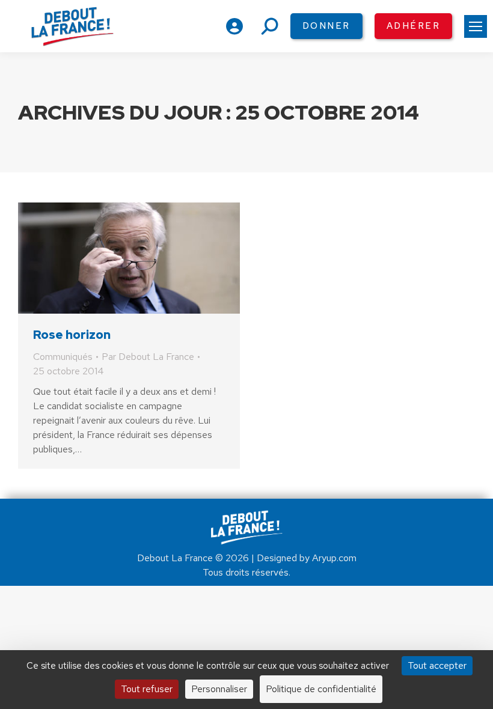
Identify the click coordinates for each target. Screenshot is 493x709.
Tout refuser (147, 689)
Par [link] (148, 356)
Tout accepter (437, 665)
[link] (475, 26)
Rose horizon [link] (72, 334)
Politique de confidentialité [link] (321, 689)
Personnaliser (219, 689)
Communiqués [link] (63, 356)
